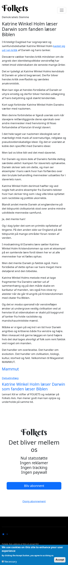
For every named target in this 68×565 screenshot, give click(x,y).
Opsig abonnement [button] (34, 501)
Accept (60, 559)
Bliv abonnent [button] (34, 486)
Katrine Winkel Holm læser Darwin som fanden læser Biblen (33, 386)
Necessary (10, 561)
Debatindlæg (10, 378)
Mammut (10, 369)
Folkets (15, 8)
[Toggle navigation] (61, 10)
